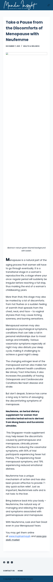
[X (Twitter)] (8, 562)
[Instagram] (12, 562)
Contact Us (9, 571)
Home (20, 571)
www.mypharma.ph (19, 536)
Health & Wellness (31, 46)
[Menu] (48, 5)
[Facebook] (4, 562)
